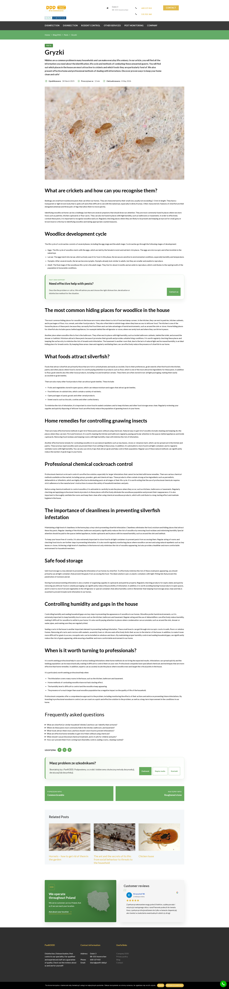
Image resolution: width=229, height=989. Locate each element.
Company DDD (122, 953)
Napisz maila (160, 771)
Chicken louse (146, 856)
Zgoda (160, 985)
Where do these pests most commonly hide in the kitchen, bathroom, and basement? (81, 727)
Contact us (173, 292)
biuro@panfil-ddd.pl (98, 962)
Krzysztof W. (139, 894)
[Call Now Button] (223, 984)
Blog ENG (57, 35)
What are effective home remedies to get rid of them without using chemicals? (78, 733)
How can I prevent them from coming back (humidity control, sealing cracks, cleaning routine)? (85, 740)
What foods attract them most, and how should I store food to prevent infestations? (80, 730)
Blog (118, 959)
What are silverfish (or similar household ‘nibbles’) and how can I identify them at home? (82, 724)
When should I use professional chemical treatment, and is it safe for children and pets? (82, 737)
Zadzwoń (145, 771)
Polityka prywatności (175, 985)
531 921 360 (146, 14)
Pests (66, 35)
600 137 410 (146, 8)
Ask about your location (59, 912)
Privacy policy (122, 956)
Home (47, 35)
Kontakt (174, 771)
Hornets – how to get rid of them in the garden (68, 858)
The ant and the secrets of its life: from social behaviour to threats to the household (113, 859)
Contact (171, 7)
